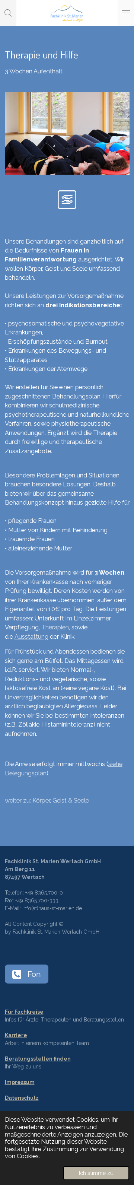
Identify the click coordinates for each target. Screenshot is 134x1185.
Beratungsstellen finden (38, 1059)
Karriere (16, 1035)
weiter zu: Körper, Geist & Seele (47, 800)
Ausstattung (31, 636)
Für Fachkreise (24, 1012)
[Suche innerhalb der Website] (8, 13)
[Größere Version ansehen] (67, 133)
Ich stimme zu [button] (96, 1173)
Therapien (55, 627)
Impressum (20, 1082)
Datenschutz (22, 1098)
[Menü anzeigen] (126, 13)
